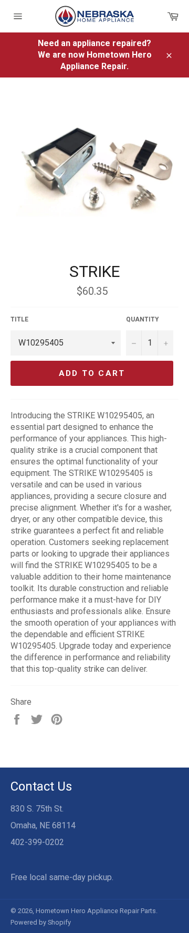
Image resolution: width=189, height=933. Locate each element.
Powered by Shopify (40, 922)
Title (19, 319)
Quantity (142, 319)
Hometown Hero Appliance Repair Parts (96, 911)
